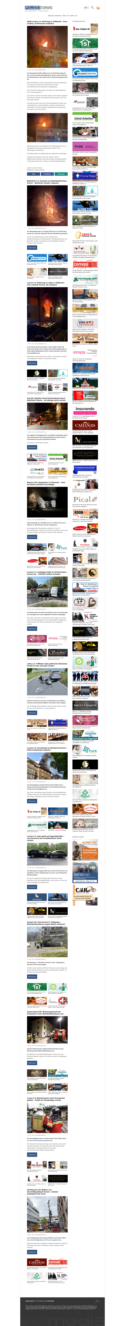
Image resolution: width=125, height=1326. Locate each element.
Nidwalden (58, 15)
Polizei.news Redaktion (40, 69)
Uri (76, 15)
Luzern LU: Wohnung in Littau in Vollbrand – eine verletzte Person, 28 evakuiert (46, 284)
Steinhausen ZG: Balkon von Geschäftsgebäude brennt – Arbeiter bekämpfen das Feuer (42, 1192)
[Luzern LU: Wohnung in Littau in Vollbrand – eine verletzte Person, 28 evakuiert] (47, 314)
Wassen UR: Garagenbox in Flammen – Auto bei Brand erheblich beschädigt (46, 483)
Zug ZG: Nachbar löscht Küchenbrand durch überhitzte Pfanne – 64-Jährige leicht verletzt (46, 399)
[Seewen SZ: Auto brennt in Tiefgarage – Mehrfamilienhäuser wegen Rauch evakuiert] (47, 942)
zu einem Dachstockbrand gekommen (39, 1140)
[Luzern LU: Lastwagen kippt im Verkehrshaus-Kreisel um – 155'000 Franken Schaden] (47, 592)
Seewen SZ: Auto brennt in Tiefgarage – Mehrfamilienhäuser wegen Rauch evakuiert (46, 923)
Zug (68, 15)
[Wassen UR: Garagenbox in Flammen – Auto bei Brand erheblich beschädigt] (47, 502)
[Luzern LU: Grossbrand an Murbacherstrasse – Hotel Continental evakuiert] (47, 766)
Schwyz (72, 15)
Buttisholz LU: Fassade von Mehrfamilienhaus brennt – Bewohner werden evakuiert (47, 182)
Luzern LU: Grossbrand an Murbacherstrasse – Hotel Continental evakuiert (47, 749)
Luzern (64, 15)
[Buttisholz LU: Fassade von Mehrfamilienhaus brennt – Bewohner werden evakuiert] (47, 205)
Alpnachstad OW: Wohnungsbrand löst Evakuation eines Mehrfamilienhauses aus (45, 1013)
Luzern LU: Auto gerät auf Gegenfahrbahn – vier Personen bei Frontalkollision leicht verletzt (46, 838)
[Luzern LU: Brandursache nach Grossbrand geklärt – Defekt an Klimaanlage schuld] (47, 1118)
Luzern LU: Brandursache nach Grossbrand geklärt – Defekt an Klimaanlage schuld (46, 1099)
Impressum (30, 1301)
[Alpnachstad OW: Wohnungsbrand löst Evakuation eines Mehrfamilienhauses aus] (47, 1029)
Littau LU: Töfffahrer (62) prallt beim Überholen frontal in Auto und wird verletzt (47, 665)
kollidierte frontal (58, 880)
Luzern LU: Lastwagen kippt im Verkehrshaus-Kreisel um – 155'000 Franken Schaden (47, 573)
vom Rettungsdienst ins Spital (39, 708)
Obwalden (51, 15)
